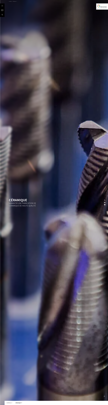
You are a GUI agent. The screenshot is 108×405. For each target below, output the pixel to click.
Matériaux (9, 402)
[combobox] (13, 1)
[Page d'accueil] (102, 6)
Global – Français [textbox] (12, 1)
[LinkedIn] (104, 202)
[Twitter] (104, 200)
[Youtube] (104, 204)
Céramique (18, 402)
